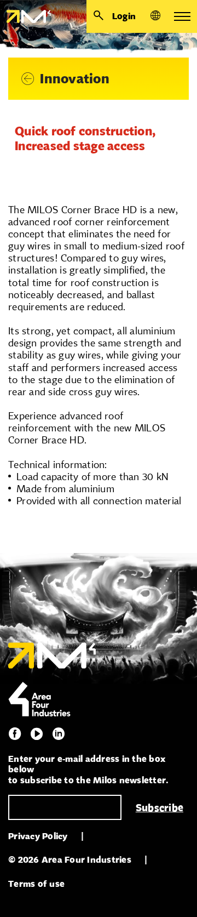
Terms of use (36, 884)
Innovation (74, 79)
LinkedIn (58, 734)
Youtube (36, 734)
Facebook (14, 734)
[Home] (25, 16)
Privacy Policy (38, 836)
